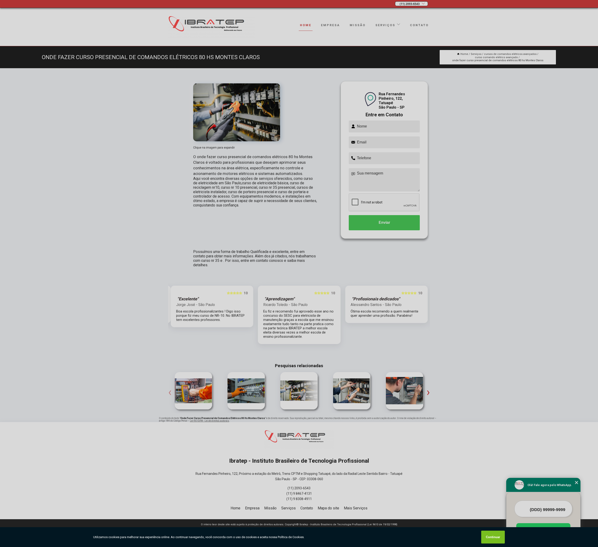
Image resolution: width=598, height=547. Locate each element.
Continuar (493, 537)
